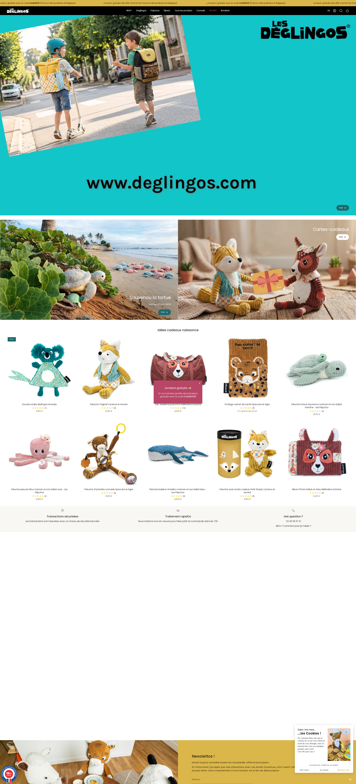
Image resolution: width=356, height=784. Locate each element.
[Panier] (347, 10)
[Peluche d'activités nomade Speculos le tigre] (108, 454)
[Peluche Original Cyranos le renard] (108, 368)
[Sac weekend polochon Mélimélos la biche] (178, 368)
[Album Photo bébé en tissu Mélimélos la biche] (316, 454)
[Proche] (199, 383)
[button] (350, 779)
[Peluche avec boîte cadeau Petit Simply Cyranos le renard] (247, 454)
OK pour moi (343, 770)
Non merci (304, 770)
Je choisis (324, 770)
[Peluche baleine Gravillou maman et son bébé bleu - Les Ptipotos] (178, 454)
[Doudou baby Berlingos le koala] (39, 368)
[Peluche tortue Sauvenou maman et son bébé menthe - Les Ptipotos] (316, 368)
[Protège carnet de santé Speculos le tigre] (247, 368)
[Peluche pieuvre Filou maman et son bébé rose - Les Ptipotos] (39, 454)
